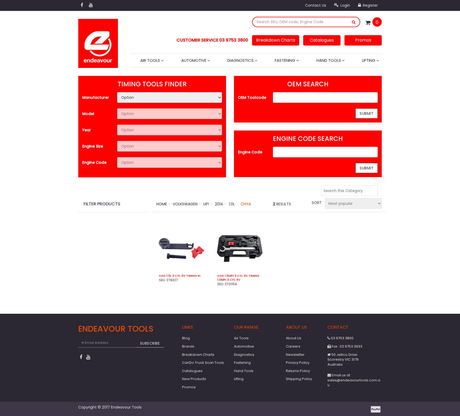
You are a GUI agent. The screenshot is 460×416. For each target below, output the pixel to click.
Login (344, 5)
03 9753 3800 (342, 338)
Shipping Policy (299, 378)
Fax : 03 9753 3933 (346, 346)
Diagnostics (241, 60)
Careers (293, 346)
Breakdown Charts (275, 40)
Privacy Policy (297, 362)
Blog (186, 338)
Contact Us (315, 5)
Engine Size (92, 146)
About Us (293, 338)
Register (370, 5)
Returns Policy (298, 370)
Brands (188, 346)
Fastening (285, 60)
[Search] (354, 22)
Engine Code (94, 162)
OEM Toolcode (252, 97)
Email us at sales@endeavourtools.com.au (353, 380)
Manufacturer (95, 97)
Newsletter (295, 354)
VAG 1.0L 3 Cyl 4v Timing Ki (179, 276)
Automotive (194, 60)
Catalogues (322, 40)
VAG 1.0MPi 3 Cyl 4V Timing (238, 276)
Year (86, 130)
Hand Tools (329, 60)
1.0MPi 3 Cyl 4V (228, 280)
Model (88, 113)
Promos (363, 40)
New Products (194, 378)
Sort (316, 202)
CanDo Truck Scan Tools (203, 362)
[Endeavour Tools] (98, 42)
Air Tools (150, 60)
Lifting (369, 60)
